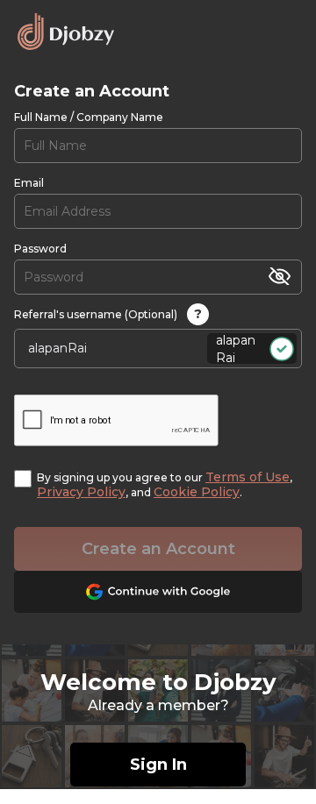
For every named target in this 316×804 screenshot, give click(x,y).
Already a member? (158, 705)
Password (40, 248)
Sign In (158, 764)
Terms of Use (247, 477)
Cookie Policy (197, 492)
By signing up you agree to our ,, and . (164, 485)
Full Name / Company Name (88, 117)
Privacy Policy (81, 492)
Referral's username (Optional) (108, 314)
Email (29, 182)
